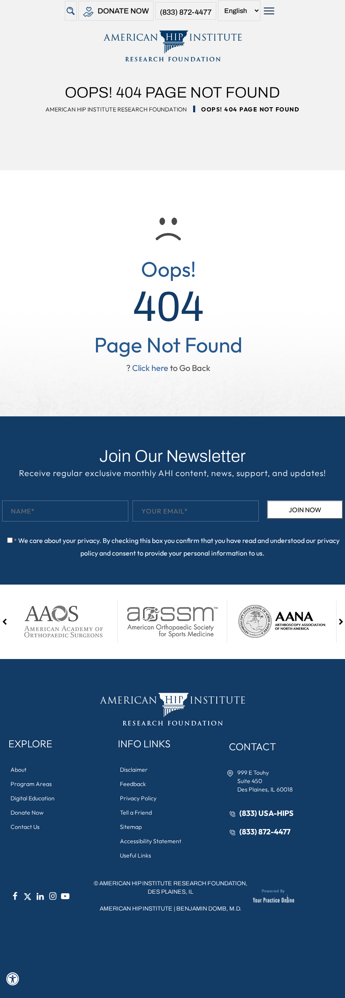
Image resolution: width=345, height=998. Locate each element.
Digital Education (33, 798)
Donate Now (123, 11)
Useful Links (135, 855)
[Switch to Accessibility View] (12, 979)
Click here (150, 368)
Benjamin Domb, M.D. (209, 908)
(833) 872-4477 (186, 12)
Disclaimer (134, 769)
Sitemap (131, 827)
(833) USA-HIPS (266, 813)
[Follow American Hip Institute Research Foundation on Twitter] (27, 896)
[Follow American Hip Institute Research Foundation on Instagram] (52, 896)
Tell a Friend (136, 812)
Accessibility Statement (150, 841)
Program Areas (31, 784)
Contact (252, 746)
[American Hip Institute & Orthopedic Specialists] (172, 46)
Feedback (133, 784)
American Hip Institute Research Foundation (116, 109)
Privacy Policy (138, 798)
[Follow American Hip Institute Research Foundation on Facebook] (14, 896)
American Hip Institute (136, 908)
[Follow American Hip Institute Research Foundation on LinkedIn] (40, 896)
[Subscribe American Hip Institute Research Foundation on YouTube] (65, 896)
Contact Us (25, 827)
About (19, 769)
